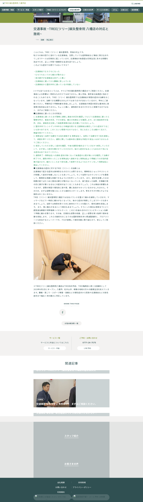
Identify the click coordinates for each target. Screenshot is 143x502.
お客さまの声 (88, 10)
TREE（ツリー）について (56, 10)
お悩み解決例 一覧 (71, 323)
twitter (71, 312)
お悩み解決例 (75, 10)
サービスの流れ (103, 10)
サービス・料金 (23, 10)
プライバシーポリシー (82, 487)
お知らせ (124, 10)
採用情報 (135, 10)
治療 (42, 40)
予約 (137, 4)
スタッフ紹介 (38, 10)
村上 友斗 (50, 40)
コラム (115, 10)
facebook (62, 312)
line (80, 312)
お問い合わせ (61, 487)
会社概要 (61, 482)
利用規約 (61, 492)
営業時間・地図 (8, 10)
